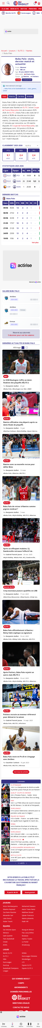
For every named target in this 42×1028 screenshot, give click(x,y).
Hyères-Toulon (27, 939)
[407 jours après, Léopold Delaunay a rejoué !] (5, 857)
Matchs (24, 9)
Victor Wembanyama (10, 906)
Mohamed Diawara (28, 906)
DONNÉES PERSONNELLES (21, 992)
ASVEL (5, 945)
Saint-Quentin (7, 936)
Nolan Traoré (7, 921)
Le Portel (25, 942)
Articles (30, 96)
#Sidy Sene (34, 597)
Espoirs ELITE (26, 965)
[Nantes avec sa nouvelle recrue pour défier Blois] (21, 446)
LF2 (23, 962)
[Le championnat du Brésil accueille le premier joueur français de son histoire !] (5, 787)
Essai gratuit (30, 892)
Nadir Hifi (25, 921)
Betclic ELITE (11, 13)
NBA (38, 13)
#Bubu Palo (7, 389)
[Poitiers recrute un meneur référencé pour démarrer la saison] (21, 696)
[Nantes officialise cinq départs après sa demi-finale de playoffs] (21, 404)
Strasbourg (26, 945)
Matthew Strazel (27, 912)
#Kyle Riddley (21, 431)
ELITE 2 (21, 51)
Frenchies (33, 9)
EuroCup (6, 965)
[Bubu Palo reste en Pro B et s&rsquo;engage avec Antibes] (21, 738)
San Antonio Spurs (9, 930)
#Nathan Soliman (9, 431)
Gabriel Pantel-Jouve (14, 554)
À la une (5, 9)
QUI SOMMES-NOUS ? (21, 978)
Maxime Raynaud (9, 909)
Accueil (4, 51)
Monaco (6, 933)
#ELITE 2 (22, 473)
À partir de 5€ (12, 892)
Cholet (5, 942)
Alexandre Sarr (8, 915)
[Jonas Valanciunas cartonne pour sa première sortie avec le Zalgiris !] (5, 811)
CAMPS (21, 983)
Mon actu (14, 9)
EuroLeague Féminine (29, 956)
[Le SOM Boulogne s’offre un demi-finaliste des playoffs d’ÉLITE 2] (21, 362)
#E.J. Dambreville (29, 557)
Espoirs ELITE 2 (27, 968)
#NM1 (29, 389)
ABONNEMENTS (21, 987)
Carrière (21, 96)
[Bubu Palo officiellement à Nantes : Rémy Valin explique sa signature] (21, 612)
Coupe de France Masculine (23, 126)
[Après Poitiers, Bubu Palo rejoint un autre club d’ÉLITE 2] (21, 654)
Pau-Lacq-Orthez (28, 933)
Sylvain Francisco (28, 915)
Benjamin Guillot (12, 386)
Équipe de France (18, 816)
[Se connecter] (39, 3)
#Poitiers (22, 723)
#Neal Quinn (24, 597)
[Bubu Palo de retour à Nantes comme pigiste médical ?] (21, 488)
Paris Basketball (8, 939)
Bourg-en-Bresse (28, 930)
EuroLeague (26, 13)
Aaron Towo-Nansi (28, 909)
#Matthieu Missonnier (11, 597)
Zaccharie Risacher (9, 912)
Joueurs (12, 51)
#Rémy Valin (16, 639)
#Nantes (15, 473)
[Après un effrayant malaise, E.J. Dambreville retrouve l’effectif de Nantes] (21, 530)
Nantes (29, 51)
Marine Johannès (28, 918)
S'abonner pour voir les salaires (21, 335)
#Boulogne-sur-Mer (19, 389)
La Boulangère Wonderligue (23, 847)
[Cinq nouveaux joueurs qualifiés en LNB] (21, 572)
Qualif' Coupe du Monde (21, 793)
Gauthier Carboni (12, 763)
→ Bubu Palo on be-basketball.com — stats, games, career (20, 90)
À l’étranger (16, 785)
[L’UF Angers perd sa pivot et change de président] (5, 850)
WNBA (13, 824)
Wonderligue (26, 959)
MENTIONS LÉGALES (21, 1003)
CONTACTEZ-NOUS (21, 1007)
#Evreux (22, 766)
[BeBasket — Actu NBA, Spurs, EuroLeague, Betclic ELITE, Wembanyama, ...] (21, 3)
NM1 (6, 376)
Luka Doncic (7, 918)
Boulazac (25, 936)
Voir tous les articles (21, 772)
